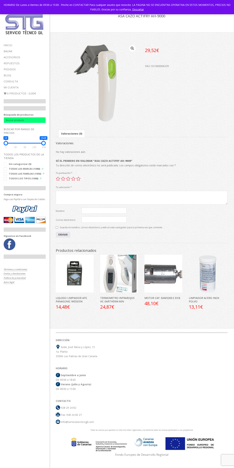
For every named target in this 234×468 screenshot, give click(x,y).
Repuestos (12, 63)
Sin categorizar (20, 164)
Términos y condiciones (15, 269)
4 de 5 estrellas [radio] (73, 179)
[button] (132, 48)
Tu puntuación (64, 173)
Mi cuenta (11, 87)
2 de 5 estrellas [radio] (63, 179)
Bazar (8, 51)
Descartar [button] (138, 9)
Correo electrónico (66, 219)
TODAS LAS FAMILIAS (25, 173)
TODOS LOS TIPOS (23, 178)
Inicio (8, 45)
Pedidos (10, 69)
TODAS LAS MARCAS (24, 168)
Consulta (11, 81)
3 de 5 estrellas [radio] (68, 179)
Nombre (60, 211)
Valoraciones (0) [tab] (71, 133)
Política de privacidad (15, 278)
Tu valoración (64, 187)
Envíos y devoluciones (15, 273)
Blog (7, 75)
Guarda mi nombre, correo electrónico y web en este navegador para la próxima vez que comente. (111, 227)
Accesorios (12, 57)
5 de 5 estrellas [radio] (78, 179)
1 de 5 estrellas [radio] (58, 179)
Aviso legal (9, 282)
